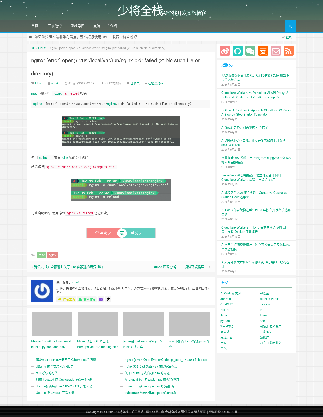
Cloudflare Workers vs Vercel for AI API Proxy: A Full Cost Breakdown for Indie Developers (254, 94)
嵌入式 (225, 331)
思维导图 (78, 25)
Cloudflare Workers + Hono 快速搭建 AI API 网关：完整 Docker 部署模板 (253, 229)
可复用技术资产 (270, 326)
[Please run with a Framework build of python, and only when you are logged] (52, 324)
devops (265, 304)
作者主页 (69, 299)
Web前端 (226, 326)
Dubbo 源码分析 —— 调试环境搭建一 (180, 266)
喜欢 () (106, 232)
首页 (34, 25)
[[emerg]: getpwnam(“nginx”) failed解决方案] (143, 324)
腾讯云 (185, 412)
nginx (57, 93)
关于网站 (137, 412)
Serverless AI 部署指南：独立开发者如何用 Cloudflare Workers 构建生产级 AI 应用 (251, 177)
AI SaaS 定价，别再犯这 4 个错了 (244, 127)
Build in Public (269, 298)
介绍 (113, 25)
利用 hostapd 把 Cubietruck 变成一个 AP (64, 379)
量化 (223, 348)
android (225, 298)
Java (223, 315)
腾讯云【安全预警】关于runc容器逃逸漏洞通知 (68, 266)
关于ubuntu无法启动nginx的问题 (147, 373)
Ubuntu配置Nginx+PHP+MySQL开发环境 (64, 386)
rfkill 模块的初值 (47, 373)
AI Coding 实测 (230, 293)
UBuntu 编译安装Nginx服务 (54, 366)
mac (34, 93)
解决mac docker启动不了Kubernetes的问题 (66, 359)
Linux (42, 48)
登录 (289, 37)
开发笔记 (55, 25)
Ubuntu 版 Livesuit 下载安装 (55, 392)
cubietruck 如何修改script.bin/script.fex (151, 392)
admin (55, 83)
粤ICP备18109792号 (223, 412)
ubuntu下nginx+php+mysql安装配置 (149, 386)
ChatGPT (226, 304)
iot (261, 309)
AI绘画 (264, 293)
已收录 (135, 83)
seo (262, 320)
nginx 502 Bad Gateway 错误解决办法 (151, 366)
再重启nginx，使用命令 (70, 212)
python (225, 320)
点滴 (96, 25)
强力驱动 (200, 412)
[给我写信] (101, 299)
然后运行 (73, 166)
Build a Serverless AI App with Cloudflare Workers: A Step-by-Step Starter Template (256, 112)
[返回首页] (32, 48)
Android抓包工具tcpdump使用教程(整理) (153, 379)
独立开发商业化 (270, 342)
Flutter (224, 309)
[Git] (108, 299)
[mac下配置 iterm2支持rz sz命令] (189, 324)
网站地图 (152, 412)
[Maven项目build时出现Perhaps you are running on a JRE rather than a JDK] (98, 324)
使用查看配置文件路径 (59, 157)
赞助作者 (89, 299)
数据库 (264, 337)
